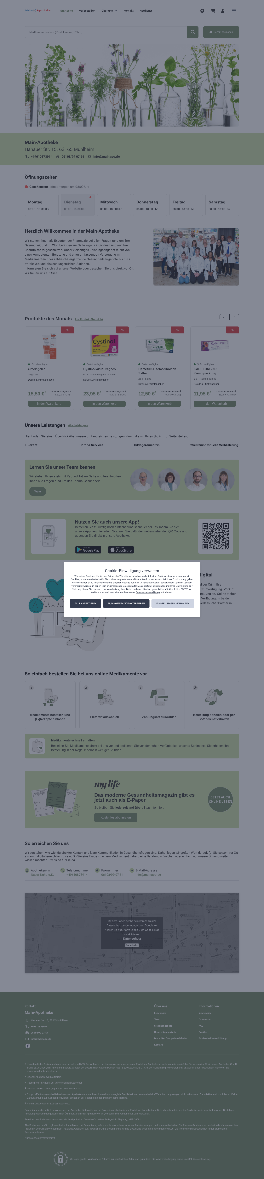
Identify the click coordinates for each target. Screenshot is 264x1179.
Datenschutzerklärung (148, 592)
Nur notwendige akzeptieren (126, 603)
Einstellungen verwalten (172, 603)
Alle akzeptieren (85, 603)
